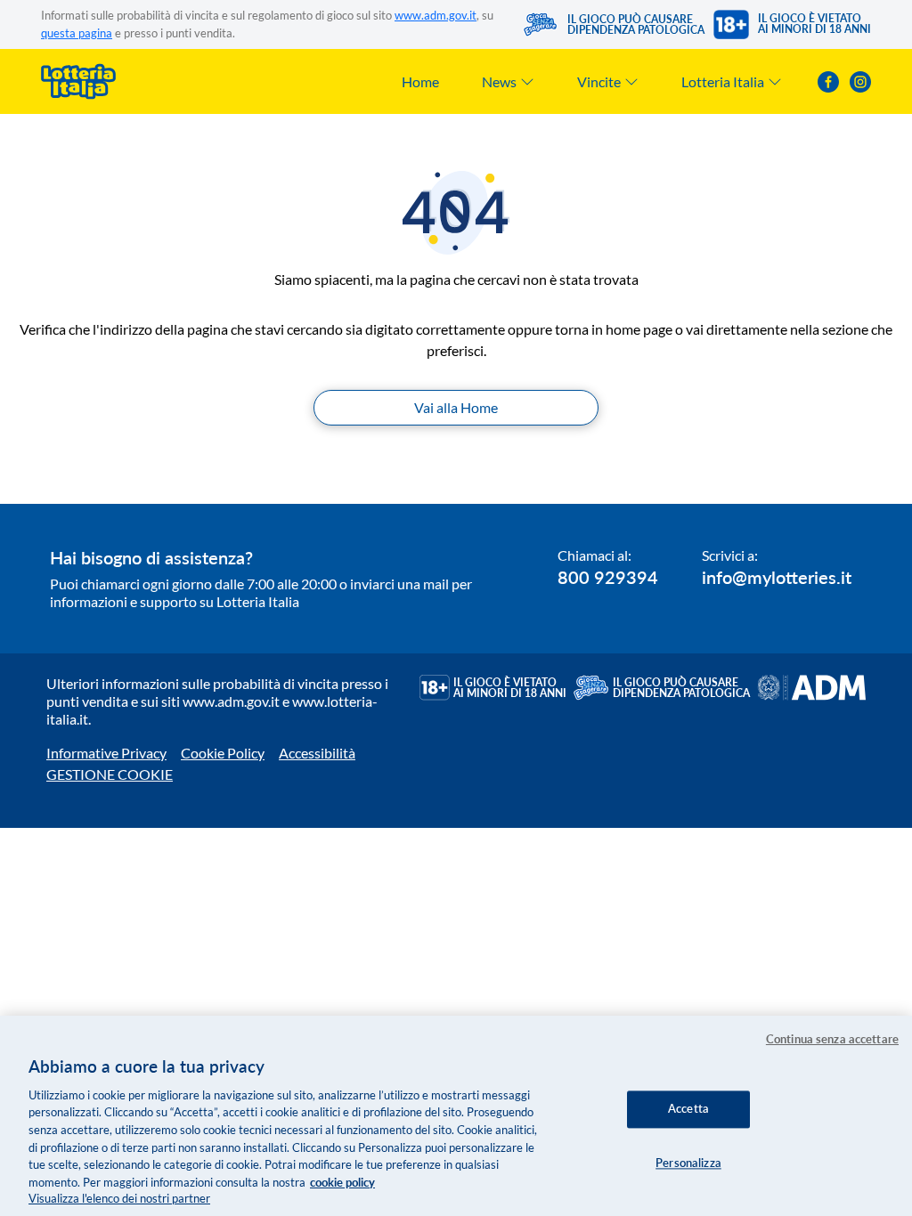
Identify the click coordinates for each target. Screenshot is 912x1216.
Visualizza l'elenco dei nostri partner (119, 1198)
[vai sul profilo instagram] (860, 82)
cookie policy (342, 1182)
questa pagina (76, 33)
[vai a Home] (78, 81)
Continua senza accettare (832, 1039)
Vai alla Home (456, 407)
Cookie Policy (223, 752)
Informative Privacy (106, 752)
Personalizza (688, 1162)
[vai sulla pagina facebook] (828, 82)
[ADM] (811, 688)
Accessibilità (317, 752)
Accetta (688, 1108)
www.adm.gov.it (435, 15)
